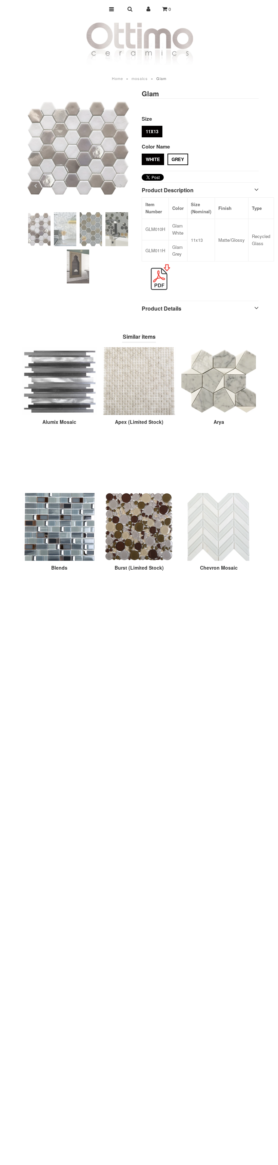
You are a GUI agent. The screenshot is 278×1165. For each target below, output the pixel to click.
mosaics (140, 78)
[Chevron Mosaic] (218, 527)
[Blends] (59, 527)
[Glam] (78, 147)
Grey (178, 159)
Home (117, 78)
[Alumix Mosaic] (59, 381)
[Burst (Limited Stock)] (139, 527)
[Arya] (218, 381)
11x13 (152, 131)
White (153, 159)
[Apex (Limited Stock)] (139, 381)
